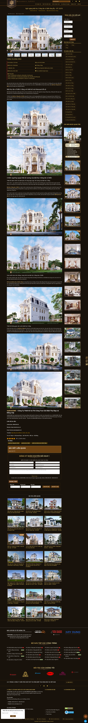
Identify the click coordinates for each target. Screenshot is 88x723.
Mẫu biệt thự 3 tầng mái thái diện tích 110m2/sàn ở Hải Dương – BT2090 (15, 564)
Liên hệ (79, 4)
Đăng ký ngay (34, 476)
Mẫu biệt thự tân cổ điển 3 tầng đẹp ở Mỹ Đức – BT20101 (52, 547)
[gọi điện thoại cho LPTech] (85, 716)
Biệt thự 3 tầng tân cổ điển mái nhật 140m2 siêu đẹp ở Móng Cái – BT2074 (16, 620)
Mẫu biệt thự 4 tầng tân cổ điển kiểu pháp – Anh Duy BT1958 (52, 602)
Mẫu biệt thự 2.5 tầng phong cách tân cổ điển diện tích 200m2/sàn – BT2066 (52, 529)
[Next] (59, 34)
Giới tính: (33, 484)
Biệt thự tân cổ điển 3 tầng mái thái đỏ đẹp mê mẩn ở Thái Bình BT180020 (52, 512)
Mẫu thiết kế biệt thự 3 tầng (52, 10)
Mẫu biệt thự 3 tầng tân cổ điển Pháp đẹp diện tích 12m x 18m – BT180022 (34, 583)
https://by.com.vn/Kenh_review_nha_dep (20, 432)
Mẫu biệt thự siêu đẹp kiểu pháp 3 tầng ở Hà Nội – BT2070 (33, 512)
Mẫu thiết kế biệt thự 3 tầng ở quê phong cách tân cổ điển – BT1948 (33, 620)
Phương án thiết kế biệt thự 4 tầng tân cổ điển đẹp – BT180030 (15, 602)
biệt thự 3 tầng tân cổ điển (14, 443)
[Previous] (9, 34)
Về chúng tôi (38, 4)
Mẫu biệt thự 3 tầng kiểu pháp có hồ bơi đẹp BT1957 (15, 529)
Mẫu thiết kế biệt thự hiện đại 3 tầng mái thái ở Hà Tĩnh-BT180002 (34, 602)
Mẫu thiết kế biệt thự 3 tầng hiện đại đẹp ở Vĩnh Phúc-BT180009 (52, 564)
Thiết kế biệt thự (41, 10)
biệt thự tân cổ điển (26, 443)
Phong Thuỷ (73, 4)
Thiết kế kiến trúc (46, 4)
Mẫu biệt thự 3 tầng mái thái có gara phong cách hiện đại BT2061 (15, 512)
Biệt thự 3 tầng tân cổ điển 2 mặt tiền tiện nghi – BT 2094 (15, 547)
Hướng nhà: (23, 484)
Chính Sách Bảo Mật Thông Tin (53, 709)
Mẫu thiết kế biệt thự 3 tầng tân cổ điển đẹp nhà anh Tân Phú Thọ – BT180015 (33, 565)
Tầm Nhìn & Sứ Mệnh (50, 712)
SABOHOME (11, 411)
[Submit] (69, 1)
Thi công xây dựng (65, 4)
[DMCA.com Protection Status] (69, 708)
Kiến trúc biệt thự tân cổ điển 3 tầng (40, 443)
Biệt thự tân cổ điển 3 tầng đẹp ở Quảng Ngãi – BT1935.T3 (51, 620)
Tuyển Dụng (48, 714)
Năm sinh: (12, 484)
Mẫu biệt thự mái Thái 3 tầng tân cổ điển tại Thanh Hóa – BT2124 (34, 529)
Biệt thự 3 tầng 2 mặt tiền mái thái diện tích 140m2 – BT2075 (51, 583)
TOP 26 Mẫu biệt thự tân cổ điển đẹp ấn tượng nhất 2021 (34, 547)
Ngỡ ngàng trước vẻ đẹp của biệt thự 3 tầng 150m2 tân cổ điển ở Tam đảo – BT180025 (16, 584)
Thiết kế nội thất (56, 4)
